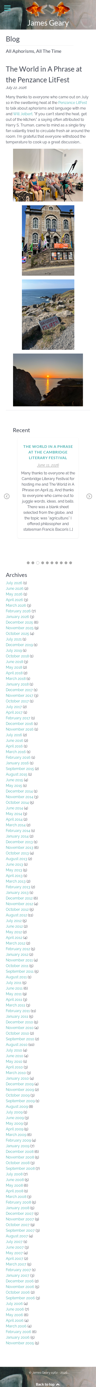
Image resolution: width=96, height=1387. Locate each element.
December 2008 (20, 1151)
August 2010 (16, 1044)
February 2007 (18, 1270)
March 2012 (15, 943)
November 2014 (19, 797)
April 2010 (14, 1067)
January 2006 (18, 1337)
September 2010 (20, 1039)
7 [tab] (56, 562)
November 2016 (20, 729)
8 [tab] (61, 562)
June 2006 (15, 1309)
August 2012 (16, 915)
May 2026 (14, 594)
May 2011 (14, 994)
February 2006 (18, 1332)
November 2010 (20, 1027)
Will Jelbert (22, 114)
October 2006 (18, 1292)
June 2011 (14, 988)
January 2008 (17, 1208)
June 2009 (15, 1118)
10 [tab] (70, 562)
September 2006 (20, 1298)
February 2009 (18, 1140)
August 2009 (17, 1106)
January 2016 (17, 763)
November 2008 (20, 1157)
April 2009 (14, 1129)
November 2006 (20, 1286)
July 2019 (14, 650)
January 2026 (17, 616)
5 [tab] (47, 562)
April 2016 (14, 746)
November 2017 (19, 695)
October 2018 (17, 656)
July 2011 (13, 982)
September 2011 (20, 971)
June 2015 (14, 780)
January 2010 (17, 1078)
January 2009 (17, 1146)
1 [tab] (28, 562)
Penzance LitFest (72, 102)
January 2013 (17, 892)
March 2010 (16, 1073)
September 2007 (20, 1230)
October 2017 (17, 701)
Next (89, 496)
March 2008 (16, 1196)
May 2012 (14, 932)
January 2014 (17, 836)
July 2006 (14, 1303)
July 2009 (14, 1112)
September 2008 (20, 1168)
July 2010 (14, 1050)
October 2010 (17, 1033)
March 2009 (16, 1134)
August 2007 (17, 1236)
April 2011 (14, 999)
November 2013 (19, 847)
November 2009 (20, 1089)
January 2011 (17, 1016)
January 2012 (17, 954)
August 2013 (16, 859)
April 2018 (14, 673)
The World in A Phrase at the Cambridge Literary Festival (48, 452)
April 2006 (15, 1320)
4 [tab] (42, 562)
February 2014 (18, 830)
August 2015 (16, 774)
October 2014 (17, 802)
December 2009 (20, 1084)
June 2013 (14, 864)
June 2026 (15, 588)
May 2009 (14, 1123)
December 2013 (19, 842)
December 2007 (20, 1213)
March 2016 (16, 752)
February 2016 (18, 757)
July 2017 (14, 707)
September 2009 (20, 1101)
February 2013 (18, 887)
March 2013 (16, 881)
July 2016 (14, 735)
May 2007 (14, 1253)
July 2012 (14, 920)
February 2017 (18, 718)
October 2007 (18, 1225)
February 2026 (18, 611)
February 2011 (18, 1011)
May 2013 (14, 870)
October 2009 (18, 1095)
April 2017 (14, 712)
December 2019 (19, 645)
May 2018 (14, 667)
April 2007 (14, 1258)
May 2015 (14, 785)
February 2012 (18, 949)
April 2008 (14, 1191)
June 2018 (14, 661)
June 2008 (15, 1179)
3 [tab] (37, 562)
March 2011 (15, 1005)
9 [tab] (66, 562)
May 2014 (14, 814)
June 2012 (14, 926)
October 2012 (17, 909)
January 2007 (17, 1275)
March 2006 (16, 1326)
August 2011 (16, 977)
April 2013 (14, 875)
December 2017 (19, 690)
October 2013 (17, 853)
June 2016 (14, 740)
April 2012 (14, 937)
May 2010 (14, 1061)
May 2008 (14, 1185)
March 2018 (16, 678)
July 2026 (14, 583)
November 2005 (20, 1343)
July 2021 (14, 639)
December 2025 (19, 622)
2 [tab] (32, 562)
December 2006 (20, 1281)
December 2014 (19, 791)
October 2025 (17, 633)
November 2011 (19, 960)
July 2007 (14, 1241)
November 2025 (20, 628)
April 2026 (14, 600)
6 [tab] (52, 562)
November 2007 (20, 1219)
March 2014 (16, 825)
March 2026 (16, 605)
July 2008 (14, 1174)
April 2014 (14, 819)
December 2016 (19, 723)
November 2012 (19, 904)
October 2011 (17, 966)
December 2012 (19, 898)
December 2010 (19, 1022)
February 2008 (18, 1202)
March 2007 (16, 1264)
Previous (6, 496)
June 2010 (14, 1056)
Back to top (45, 1384)
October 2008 (18, 1163)
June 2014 (14, 808)
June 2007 (15, 1247)
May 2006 (14, 1315)
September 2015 (20, 768)
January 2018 (17, 684)
